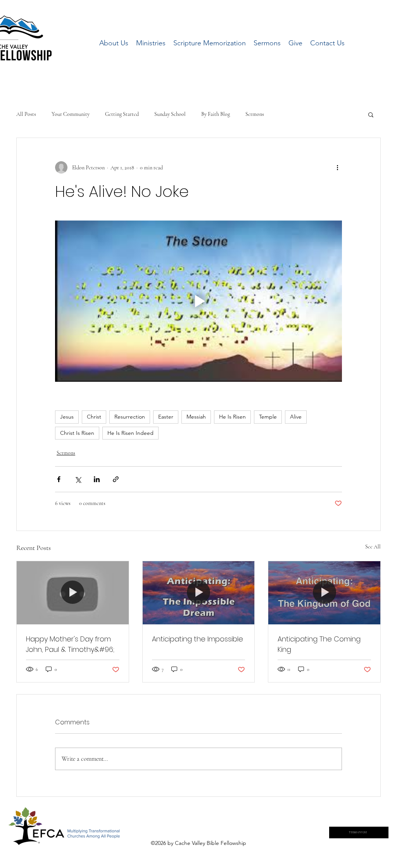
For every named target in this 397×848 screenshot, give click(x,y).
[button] (371, 114)
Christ (94, 416)
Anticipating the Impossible (197, 639)
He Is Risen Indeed (130, 432)
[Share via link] (115, 479)
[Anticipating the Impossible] (199, 592)
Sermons (254, 114)
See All (373, 546)
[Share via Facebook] (58, 479)
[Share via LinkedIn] (96, 479)
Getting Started (122, 114)
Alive (296, 416)
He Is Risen (232, 416)
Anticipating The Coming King (319, 644)
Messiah (196, 416)
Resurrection (129, 416)
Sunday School (170, 114)
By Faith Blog (215, 114)
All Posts (26, 114)
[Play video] (198, 301)
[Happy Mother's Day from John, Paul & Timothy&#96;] (73, 592)
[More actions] (337, 167)
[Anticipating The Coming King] (324, 592)
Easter (165, 416)
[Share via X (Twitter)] (77, 479)
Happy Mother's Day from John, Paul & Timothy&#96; (70, 644)
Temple (268, 416)
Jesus (67, 416)
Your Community (71, 114)
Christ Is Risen (77, 432)
